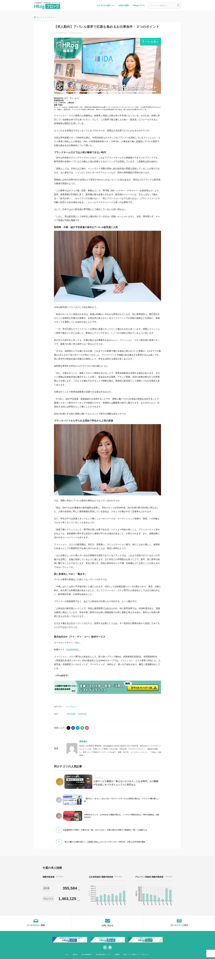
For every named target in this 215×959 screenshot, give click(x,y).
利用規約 (117, 954)
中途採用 (72, 714)
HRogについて (139, 5)
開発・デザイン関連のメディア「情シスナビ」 (137, 954)
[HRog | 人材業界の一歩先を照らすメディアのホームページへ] (47, 5)
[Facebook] (110, 947)
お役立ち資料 (123, 5)
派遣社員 (83, 714)
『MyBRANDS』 (72, 649)
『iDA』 (77, 642)
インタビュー (72, 706)
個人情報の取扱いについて (103, 954)
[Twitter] (105, 947)
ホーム (67, 954)
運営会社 (75, 954)
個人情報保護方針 (87, 954)
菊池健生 (83, 741)
